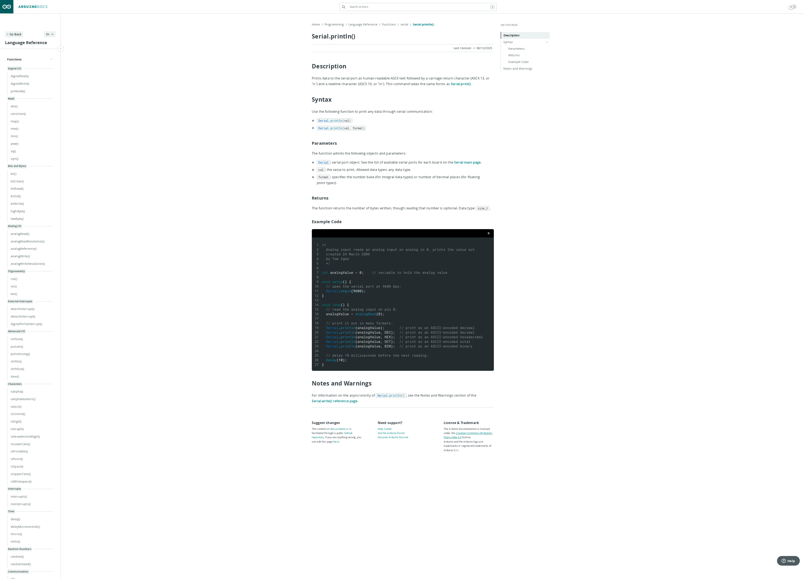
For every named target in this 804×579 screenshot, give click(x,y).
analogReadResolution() (27, 241)
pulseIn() (17, 346)
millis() (15, 541)
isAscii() (16, 407)
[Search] (343, 7)
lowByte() (17, 219)
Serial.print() (461, 84)
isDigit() (16, 421)
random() (17, 557)
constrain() (18, 114)
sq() (13, 151)
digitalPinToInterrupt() (26, 324)
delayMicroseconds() (25, 527)
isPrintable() (19, 451)
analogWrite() (20, 256)
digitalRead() (20, 76)
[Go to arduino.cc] (6, 6)
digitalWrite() (20, 84)
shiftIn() (16, 361)
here (336, 441)
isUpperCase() (21, 474)
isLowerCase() (20, 444)
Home (317, 24)
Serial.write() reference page (335, 401)
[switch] (792, 7)
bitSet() (16, 196)
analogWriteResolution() (28, 264)
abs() (14, 106)
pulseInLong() (20, 354)
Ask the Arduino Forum (391, 433)
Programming (336, 24)
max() (14, 129)
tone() (15, 376)
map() (15, 121)
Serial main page (467, 162)
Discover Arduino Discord (393, 437)
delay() (15, 519)
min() (14, 136)
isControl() (18, 414)
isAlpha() (17, 391)
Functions (390, 24)
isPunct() (17, 459)
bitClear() (17, 181)
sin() (14, 286)
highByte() (18, 211)
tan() (14, 294)
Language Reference (364, 24)
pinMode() (18, 91)
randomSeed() (21, 564)
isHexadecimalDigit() (25, 436)
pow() (14, 144)
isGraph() (17, 429)
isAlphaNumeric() (23, 399)
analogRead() (20, 234)
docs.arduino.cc (339, 428)
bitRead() (17, 189)
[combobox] (418, 7)
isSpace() (17, 466)
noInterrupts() (21, 504)
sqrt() (14, 159)
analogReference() (23, 249)
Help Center (385, 428)
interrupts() (19, 496)
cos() (14, 279)
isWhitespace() (21, 481)
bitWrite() (17, 204)
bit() (13, 174)
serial (406, 24)
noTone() (17, 339)
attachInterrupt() (22, 309)
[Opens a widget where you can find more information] (788, 561)
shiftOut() (17, 369)
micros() (16, 534)
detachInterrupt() (23, 316)
